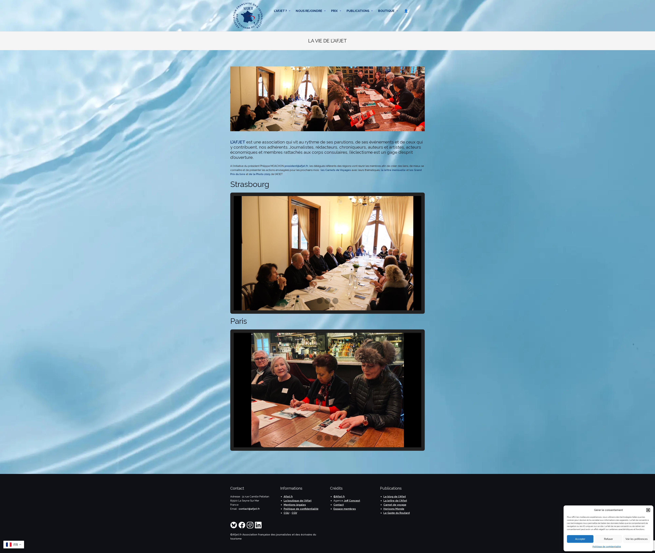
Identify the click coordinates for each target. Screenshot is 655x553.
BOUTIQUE (386, 11)
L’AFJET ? (280, 11)
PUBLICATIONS (358, 11)
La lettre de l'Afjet (395, 500)
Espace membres (344, 508)
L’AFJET (237, 142)
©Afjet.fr (339, 496)
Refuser (608, 538)
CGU (286, 512)
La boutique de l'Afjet (297, 500)
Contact (338, 504)
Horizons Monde (393, 508)
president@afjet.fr (296, 166)
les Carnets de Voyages (336, 170)
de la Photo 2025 (259, 174)
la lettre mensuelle (393, 170)
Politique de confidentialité (607, 547)
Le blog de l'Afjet (394, 496)
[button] (648, 510)
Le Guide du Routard (396, 512)
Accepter (580, 538)
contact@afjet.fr (249, 508)
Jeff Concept (352, 500)
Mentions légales (295, 504)
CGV (294, 512)
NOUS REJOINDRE (309, 11)
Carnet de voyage (394, 504)
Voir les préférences (636, 538)
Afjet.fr (288, 496)
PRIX (334, 11)
